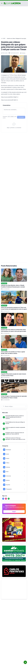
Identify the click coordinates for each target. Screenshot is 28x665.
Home (3, 38)
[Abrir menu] (1, 3)
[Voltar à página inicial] (25, 662)
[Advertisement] (14, 21)
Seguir (14, 511)
